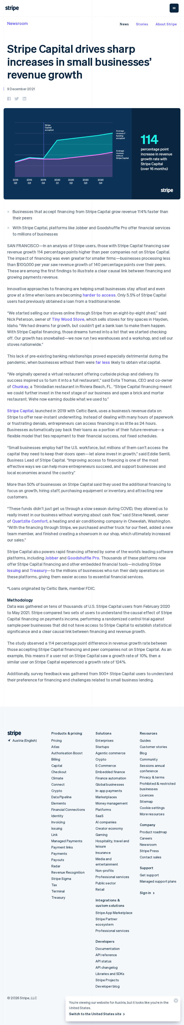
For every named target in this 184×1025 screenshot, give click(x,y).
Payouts (57, 859)
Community (149, 759)
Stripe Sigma (61, 878)
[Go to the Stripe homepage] (13, 733)
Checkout (59, 772)
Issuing (14, 570)
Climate (57, 778)
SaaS (99, 815)
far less (103, 362)
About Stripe (166, 24)
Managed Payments (66, 841)
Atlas (55, 746)
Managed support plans (158, 881)
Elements (58, 803)
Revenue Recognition (68, 872)
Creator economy (109, 828)
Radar (55, 866)
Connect (58, 784)
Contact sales (151, 857)
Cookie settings (152, 807)
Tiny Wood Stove (68, 319)
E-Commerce (106, 765)
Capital (56, 765)
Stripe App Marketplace (114, 912)
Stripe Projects (107, 980)
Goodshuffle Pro (83, 557)
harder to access (99, 294)
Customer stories (153, 746)
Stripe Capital (20, 410)
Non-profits (105, 870)
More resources (152, 814)
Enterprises (105, 740)
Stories (142, 24)
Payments (59, 853)
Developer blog (108, 986)
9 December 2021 (21, 89)
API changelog (107, 967)
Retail (100, 889)
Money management (112, 803)
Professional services (112, 877)
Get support (149, 875)
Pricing (56, 740)
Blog (143, 753)
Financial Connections (68, 809)
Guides (145, 740)
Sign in (145, 892)
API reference (106, 955)
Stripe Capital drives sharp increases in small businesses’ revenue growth (79, 61)
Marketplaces (106, 797)
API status (104, 961)
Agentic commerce (110, 753)
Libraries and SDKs (110, 973)
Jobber (51, 557)
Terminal (58, 891)
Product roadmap (153, 832)
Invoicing (58, 822)
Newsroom (17, 23)
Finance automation (111, 778)
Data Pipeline (61, 797)
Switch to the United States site (95, 1014)
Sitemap (146, 801)
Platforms (103, 809)
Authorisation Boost (67, 753)
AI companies (106, 822)
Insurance (103, 852)
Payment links (62, 847)
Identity (57, 815)
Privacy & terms (152, 777)
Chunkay (20, 386)
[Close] (175, 1001)
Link (54, 834)
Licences (147, 795)
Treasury (38, 570)
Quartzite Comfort (30, 520)
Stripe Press (149, 850)
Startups (102, 746)
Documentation (108, 948)
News (124, 24)
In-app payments (109, 790)
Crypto (56, 790)
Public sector (106, 883)
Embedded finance (110, 772)
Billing (55, 759)
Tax (54, 885)
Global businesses (110, 784)
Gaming (101, 834)
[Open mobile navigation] (174, 8)
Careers (146, 838)
